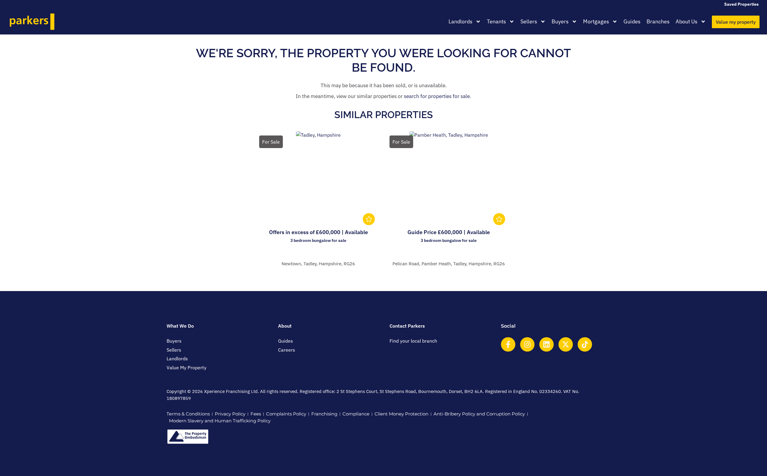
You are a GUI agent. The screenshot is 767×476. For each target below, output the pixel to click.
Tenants (496, 21)
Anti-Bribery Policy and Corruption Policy (479, 414)
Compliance (355, 414)
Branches (658, 21)
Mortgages (596, 21)
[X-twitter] (565, 344)
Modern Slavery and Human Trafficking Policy (220, 421)
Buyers (560, 21)
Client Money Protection (401, 414)
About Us (686, 21)
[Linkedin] (546, 344)
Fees (255, 414)
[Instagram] (527, 344)
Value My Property (186, 367)
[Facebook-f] (508, 344)
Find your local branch (413, 341)
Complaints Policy (286, 414)
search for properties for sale (437, 96)
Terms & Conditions (188, 414)
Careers (286, 350)
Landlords (460, 21)
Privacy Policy (230, 414)
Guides (632, 21)
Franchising (324, 414)
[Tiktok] (585, 344)
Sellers (528, 21)
